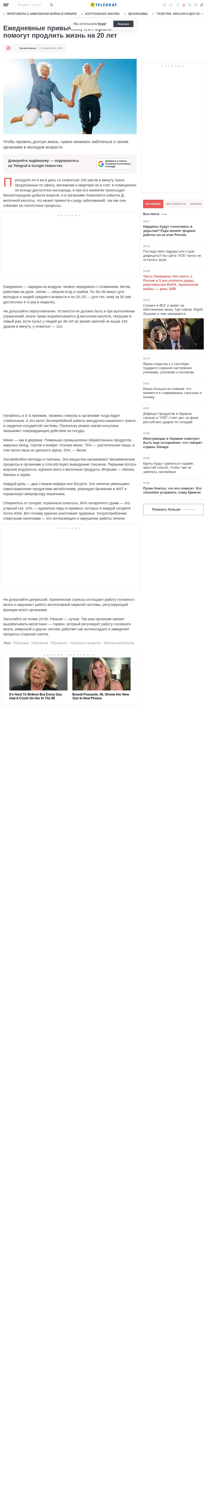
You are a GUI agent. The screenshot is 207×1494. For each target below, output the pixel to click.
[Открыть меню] (6, 4)
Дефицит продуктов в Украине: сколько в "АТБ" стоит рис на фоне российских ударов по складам (170, 418)
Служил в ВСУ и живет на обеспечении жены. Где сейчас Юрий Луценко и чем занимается (173, 310)
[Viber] (170, 5)
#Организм (39, 643)
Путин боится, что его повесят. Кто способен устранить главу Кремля (172, 490)
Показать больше (166, 509)
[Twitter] (190, 4)
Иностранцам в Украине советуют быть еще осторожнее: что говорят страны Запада (172, 443)
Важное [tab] (195, 204)
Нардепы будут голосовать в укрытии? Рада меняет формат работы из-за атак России (169, 231)
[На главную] (103, 4)
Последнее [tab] (153, 204)
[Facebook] (164, 5)
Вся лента (151, 214)
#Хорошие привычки (85, 643)
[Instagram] (196, 5)
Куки (101, 23)
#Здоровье (21, 643)
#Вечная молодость (119, 643)
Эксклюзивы (138, 13)
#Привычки (59, 643)
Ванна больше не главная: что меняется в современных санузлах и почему (172, 393)
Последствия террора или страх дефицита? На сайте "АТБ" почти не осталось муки (172, 256)
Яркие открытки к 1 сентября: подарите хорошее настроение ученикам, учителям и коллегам (168, 368)
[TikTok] (202, 5)
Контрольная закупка (102, 13)
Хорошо (123, 23)
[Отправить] (51, 5)
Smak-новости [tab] (175, 204)
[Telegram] (177, 5)
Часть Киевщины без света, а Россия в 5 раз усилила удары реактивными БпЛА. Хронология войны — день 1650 (170, 282)
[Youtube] (184, 5)
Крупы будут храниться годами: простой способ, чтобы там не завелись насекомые (168, 468)
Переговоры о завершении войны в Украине (42, 13)
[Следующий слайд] (203, 14)
